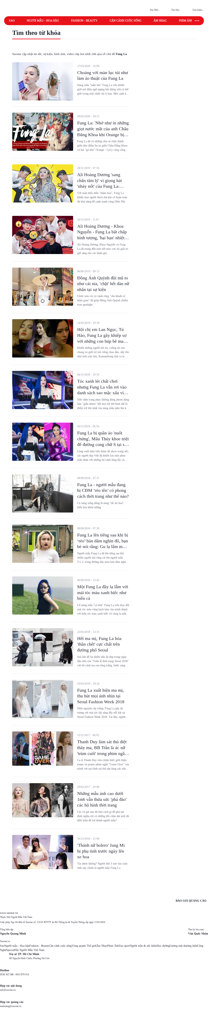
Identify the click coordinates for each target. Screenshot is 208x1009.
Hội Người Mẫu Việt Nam (29, 950)
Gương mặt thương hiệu (183, 945)
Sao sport (124, 945)
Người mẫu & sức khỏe (143, 945)
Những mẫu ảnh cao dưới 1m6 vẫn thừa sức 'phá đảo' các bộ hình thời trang (102, 799)
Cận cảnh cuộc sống (125, 20)
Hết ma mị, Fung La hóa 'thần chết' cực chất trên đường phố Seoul (99, 644)
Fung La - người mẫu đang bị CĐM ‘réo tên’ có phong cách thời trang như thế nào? (103, 490)
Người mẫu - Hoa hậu (43, 20)
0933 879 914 (22, 974)
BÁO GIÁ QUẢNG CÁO (191, 900)
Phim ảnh (186, 20)
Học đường (163, 945)
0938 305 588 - (7, 974)
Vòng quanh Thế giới (84, 945)
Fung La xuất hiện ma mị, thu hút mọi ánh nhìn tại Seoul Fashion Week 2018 (100, 696)
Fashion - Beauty (84, 20)
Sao (12, 20)
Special (10, 950)
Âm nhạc (160, 20)
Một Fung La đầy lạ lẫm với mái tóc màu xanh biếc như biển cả (102, 592)
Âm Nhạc (101, 945)
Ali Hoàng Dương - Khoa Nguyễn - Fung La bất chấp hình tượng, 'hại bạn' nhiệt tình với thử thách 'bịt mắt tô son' (103, 238)
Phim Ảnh (113, 945)
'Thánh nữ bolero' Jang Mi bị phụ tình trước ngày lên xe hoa (101, 851)
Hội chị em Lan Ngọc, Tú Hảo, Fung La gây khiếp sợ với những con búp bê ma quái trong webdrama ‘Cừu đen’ (102, 341)
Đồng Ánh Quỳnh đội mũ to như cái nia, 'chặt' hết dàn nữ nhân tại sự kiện (103, 283)
